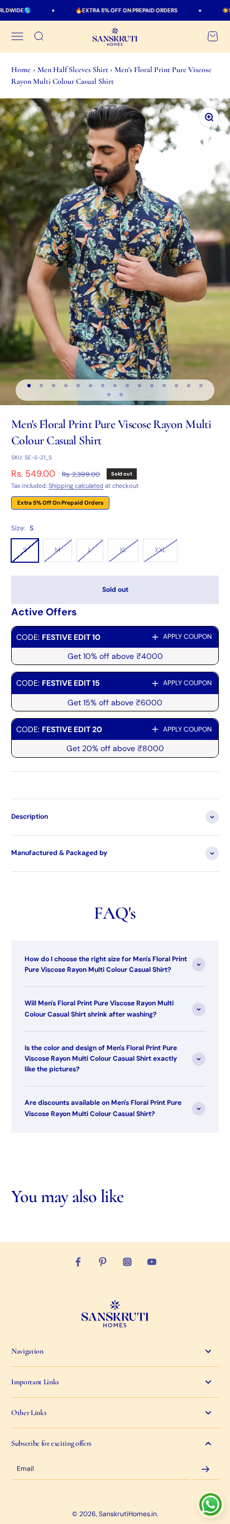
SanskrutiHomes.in (128, 1513)
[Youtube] (152, 1262)
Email (25, 1469)
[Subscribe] (205, 1469)
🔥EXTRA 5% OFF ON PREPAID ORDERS (115, 10)
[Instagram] (127, 1262)
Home (21, 69)
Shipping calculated (76, 486)
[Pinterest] (102, 1262)
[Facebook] (78, 1262)
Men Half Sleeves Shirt (73, 69)
